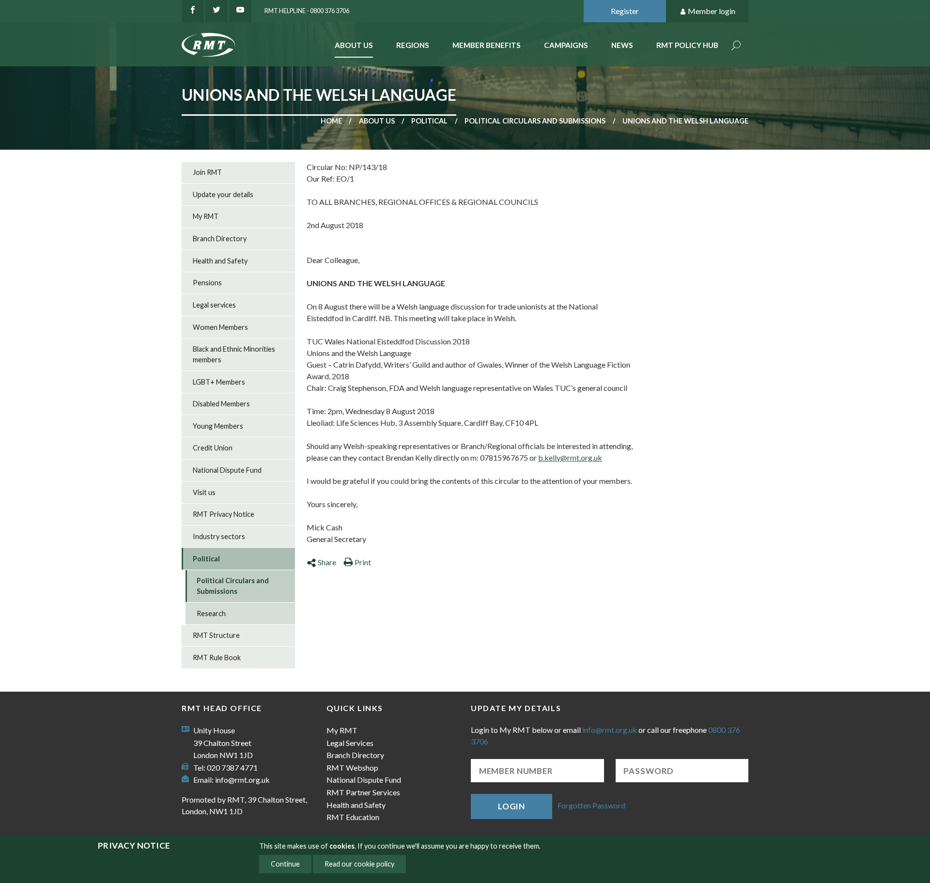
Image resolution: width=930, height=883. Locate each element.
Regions (412, 45)
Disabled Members (221, 404)
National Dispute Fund (227, 470)
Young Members (218, 426)
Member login (711, 10)
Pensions (207, 283)
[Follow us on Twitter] (216, 11)
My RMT (205, 216)
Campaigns (566, 45)
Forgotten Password (591, 805)
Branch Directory (220, 238)
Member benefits (486, 45)
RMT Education (352, 816)
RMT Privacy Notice (223, 514)
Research (211, 613)
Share (327, 562)
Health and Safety (220, 261)
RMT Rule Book (217, 657)
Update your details (223, 194)
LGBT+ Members (219, 382)
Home (331, 121)
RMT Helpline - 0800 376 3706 (306, 11)
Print (363, 562)
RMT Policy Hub (687, 45)
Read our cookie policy (359, 864)
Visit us (204, 492)
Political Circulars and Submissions (535, 121)
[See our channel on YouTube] (240, 11)
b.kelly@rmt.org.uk (570, 457)
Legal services (214, 305)
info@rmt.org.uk (242, 779)
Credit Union (212, 448)
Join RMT (207, 172)
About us (377, 121)
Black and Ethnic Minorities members (234, 354)
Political (429, 121)
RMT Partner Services (363, 792)
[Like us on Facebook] (193, 11)
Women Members (220, 327)
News (622, 45)
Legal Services (349, 742)
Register (625, 10)
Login (511, 806)
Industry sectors (219, 536)
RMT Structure (216, 635)
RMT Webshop (352, 767)
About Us (354, 45)
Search (736, 46)
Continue (285, 864)
